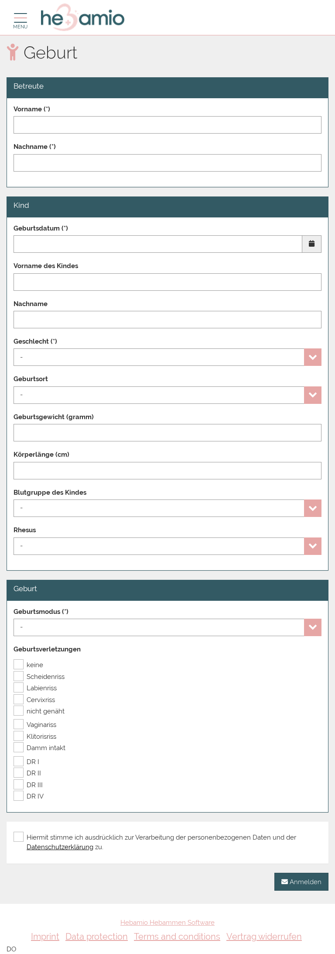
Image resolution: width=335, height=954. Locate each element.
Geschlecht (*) (35, 341)
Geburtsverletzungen (47, 649)
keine (35, 665)
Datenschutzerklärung (60, 847)
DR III (35, 785)
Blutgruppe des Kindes (50, 492)
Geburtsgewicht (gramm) (54, 417)
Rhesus (25, 530)
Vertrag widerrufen (264, 936)
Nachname (31, 304)
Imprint (45, 936)
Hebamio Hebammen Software (167, 922)
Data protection (96, 936)
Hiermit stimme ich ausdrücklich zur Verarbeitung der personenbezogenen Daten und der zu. (161, 842)
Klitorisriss (41, 736)
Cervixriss (41, 700)
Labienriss (42, 688)
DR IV (35, 796)
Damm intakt (46, 748)
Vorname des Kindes (46, 266)
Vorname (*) (32, 109)
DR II (34, 773)
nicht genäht (46, 711)
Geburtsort (31, 379)
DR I (33, 762)
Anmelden (304, 882)
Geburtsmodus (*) (41, 612)
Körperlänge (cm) (41, 454)
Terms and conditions (177, 936)
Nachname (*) (35, 147)
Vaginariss (41, 725)
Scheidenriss (46, 677)
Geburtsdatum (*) (41, 228)
